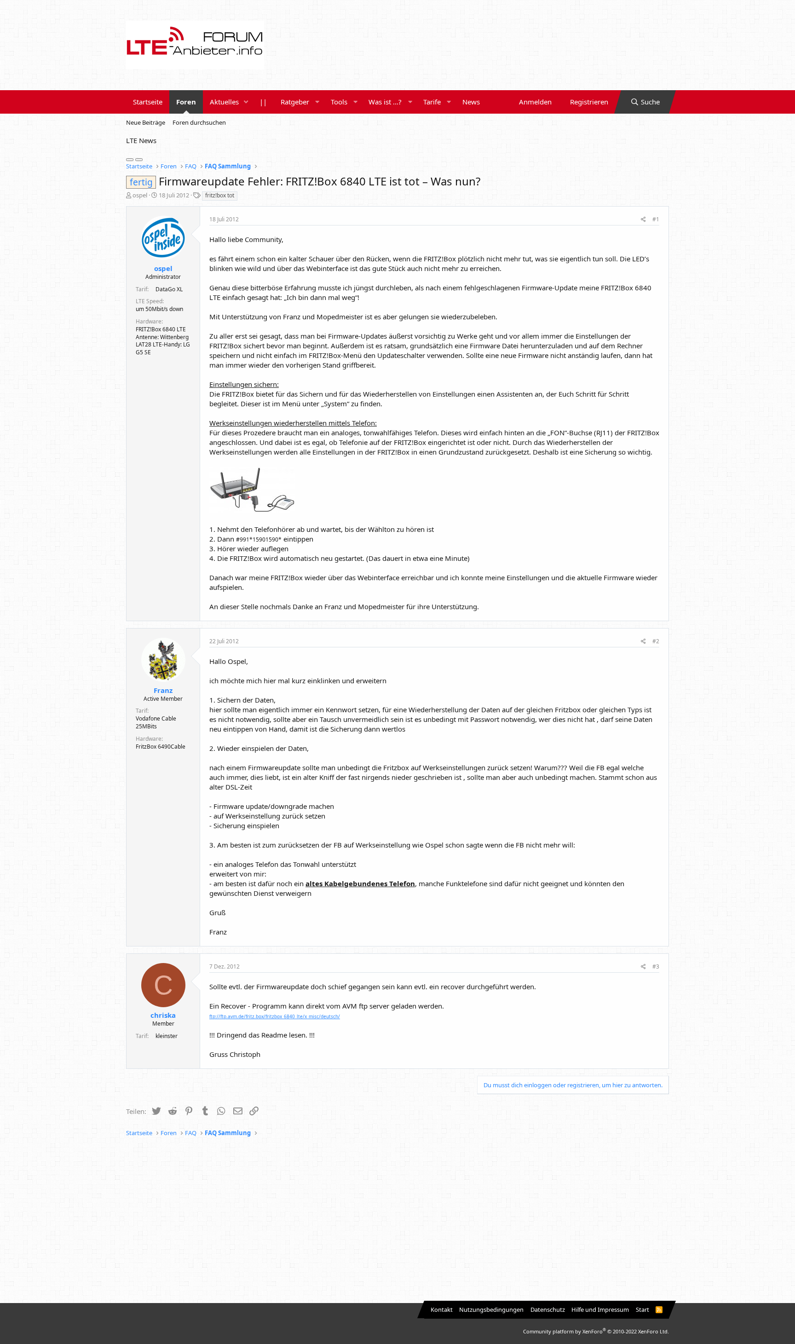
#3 (655, 966)
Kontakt (442, 1309)
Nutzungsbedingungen (491, 1309)
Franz (163, 690)
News (471, 101)
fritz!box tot (219, 195)
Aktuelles (224, 101)
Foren (186, 101)
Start (642, 1309)
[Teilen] (643, 219)
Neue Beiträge (145, 122)
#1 (655, 219)
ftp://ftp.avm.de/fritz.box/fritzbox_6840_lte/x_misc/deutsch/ (274, 1016)
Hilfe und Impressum (600, 1309)
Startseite (147, 101)
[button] (246, 102)
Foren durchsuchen (199, 122)
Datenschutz (547, 1309)
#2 (655, 641)
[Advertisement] (397, 1220)
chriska (163, 1015)
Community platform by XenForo (596, 1331)
